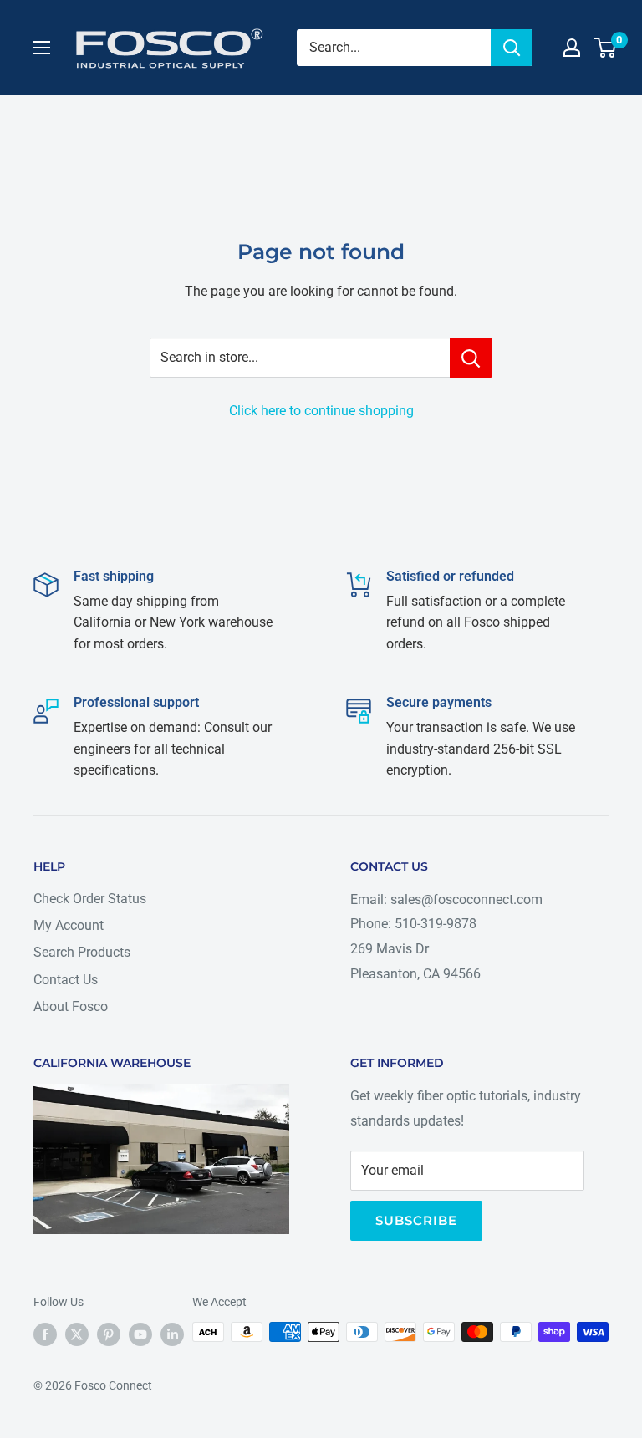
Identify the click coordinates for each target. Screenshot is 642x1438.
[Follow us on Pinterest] (108, 1333)
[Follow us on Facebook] (45, 1333)
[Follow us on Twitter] (77, 1333)
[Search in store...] (471, 358)
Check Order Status (89, 899)
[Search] (511, 47)
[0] (605, 48)
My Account (68, 925)
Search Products (81, 952)
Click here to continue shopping (321, 411)
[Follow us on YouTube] (140, 1333)
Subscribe (416, 1220)
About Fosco (70, 1006)
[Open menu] (41, 47)
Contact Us (65, 980)
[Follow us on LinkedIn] (172, 1333)
